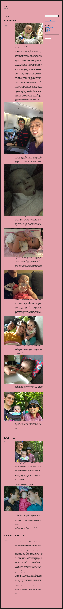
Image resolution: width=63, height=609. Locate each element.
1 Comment (5, 26)
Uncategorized (6, 25)
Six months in (10, 20)
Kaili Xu (6, 7)
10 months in (48, 29)
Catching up (10, 438)
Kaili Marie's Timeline (50, 20)
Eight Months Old (48, 30)
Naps (47, 31)
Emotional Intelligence (49, 27)
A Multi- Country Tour (14, 535)
